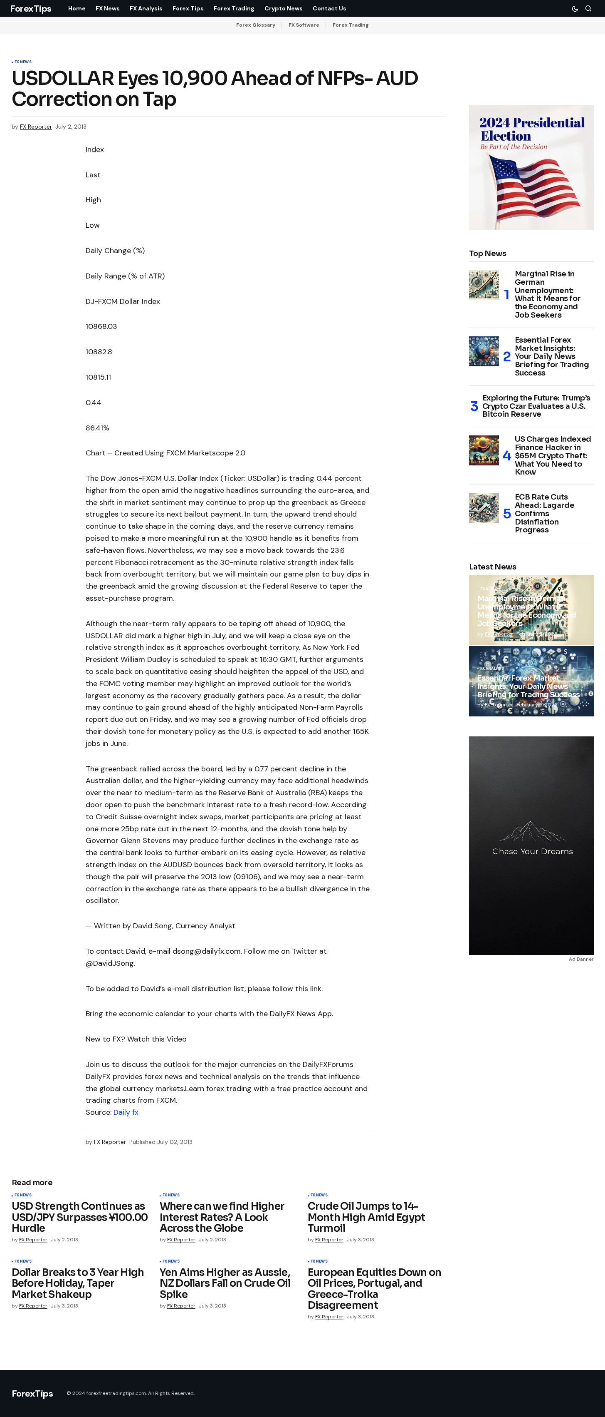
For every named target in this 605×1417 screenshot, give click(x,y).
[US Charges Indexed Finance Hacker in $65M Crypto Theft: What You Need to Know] (484, 450)
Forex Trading (351, 25)
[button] (575, 8)
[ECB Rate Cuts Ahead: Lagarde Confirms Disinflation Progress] (484, 508)
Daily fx (126, 1112)
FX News (23, 62)
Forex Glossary (255, 25)
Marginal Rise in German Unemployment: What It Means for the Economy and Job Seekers (548, 295)
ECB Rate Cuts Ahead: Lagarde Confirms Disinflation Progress (545, 513)
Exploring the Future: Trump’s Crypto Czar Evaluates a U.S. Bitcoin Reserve (536, 406)
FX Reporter (499, 634)
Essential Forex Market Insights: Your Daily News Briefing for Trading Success (552, 357)
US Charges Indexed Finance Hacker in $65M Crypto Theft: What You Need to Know (553, 456)
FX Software (304, 25)
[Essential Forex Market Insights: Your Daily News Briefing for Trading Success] (484, 351)
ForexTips (31, 8)
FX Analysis (492, 669)
